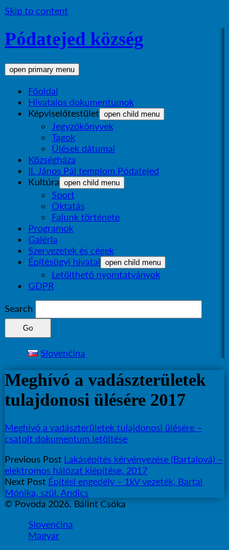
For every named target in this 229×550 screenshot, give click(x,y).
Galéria (43, 239)
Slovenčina (50, 523)
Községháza (52, 159)
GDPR (41, 285)
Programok (50, 227)
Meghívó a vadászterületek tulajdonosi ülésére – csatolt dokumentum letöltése (103, 433)
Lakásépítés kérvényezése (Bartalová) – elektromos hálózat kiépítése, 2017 (114, 464)
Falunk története (86, 216)
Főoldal (43, 90)
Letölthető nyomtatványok (106, 274)
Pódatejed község (74, 38)
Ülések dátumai (83, 148)
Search (19, 308)
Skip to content (36, 10)
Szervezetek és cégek (71, 250)
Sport (63, 194)
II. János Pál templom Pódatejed (93, 170)
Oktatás (68, 205)
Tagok (63, 136)
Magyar (43, 535)
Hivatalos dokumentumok (81, 101)
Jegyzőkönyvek (82, 125)
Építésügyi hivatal (64, 261)
